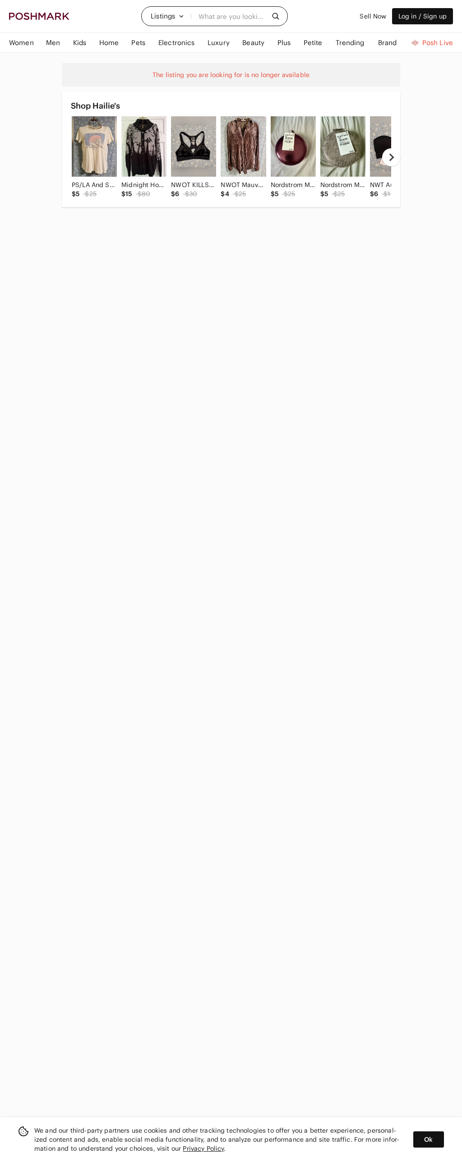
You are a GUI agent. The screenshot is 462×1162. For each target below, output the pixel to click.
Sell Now (373, 16)
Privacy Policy (203, 1148)
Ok (428, 1139)
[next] (391, 157)
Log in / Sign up (422, 16)
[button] (167, 16)
